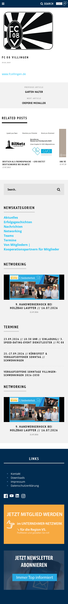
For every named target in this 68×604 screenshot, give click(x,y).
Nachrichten (13, 227)
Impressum (18, 481)
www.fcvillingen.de (14, 74)
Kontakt (15, 473)
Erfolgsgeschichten (18, 222)
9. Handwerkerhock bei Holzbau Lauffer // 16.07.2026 (34, 306)
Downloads (18, 477)
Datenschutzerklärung (25, 485)
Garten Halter (34, 92)
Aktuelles (11, 217)
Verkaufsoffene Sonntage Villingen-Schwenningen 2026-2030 (30, 373)
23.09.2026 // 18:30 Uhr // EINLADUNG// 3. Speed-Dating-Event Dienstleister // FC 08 (34, 340)
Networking (13, 231)
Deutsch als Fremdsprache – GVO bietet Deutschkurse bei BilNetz (23, 163)
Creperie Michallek (34, 103)
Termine (10, 240)
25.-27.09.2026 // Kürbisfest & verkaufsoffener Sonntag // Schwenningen (25, 357)
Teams (9, 236)
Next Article (34, 98)
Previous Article (34, 87)
